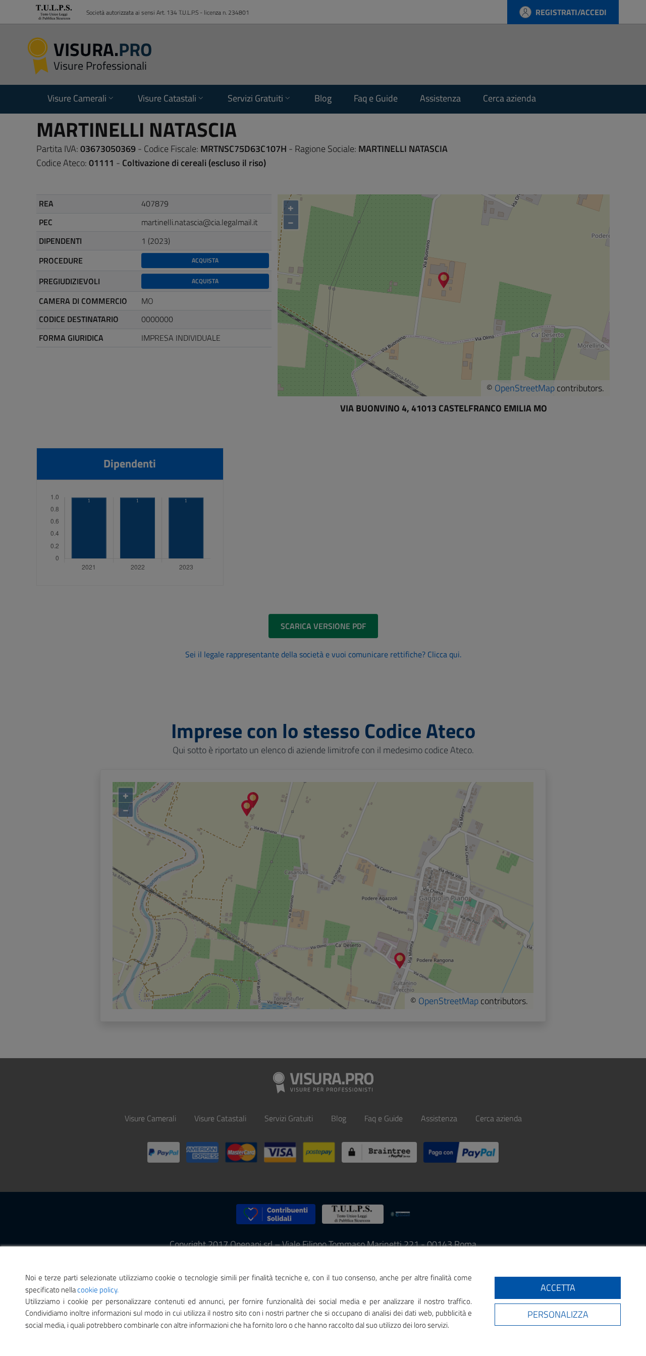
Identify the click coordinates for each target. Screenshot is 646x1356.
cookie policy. (98, 1289)
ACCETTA (558, 1287)
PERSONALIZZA (557, 1314)
